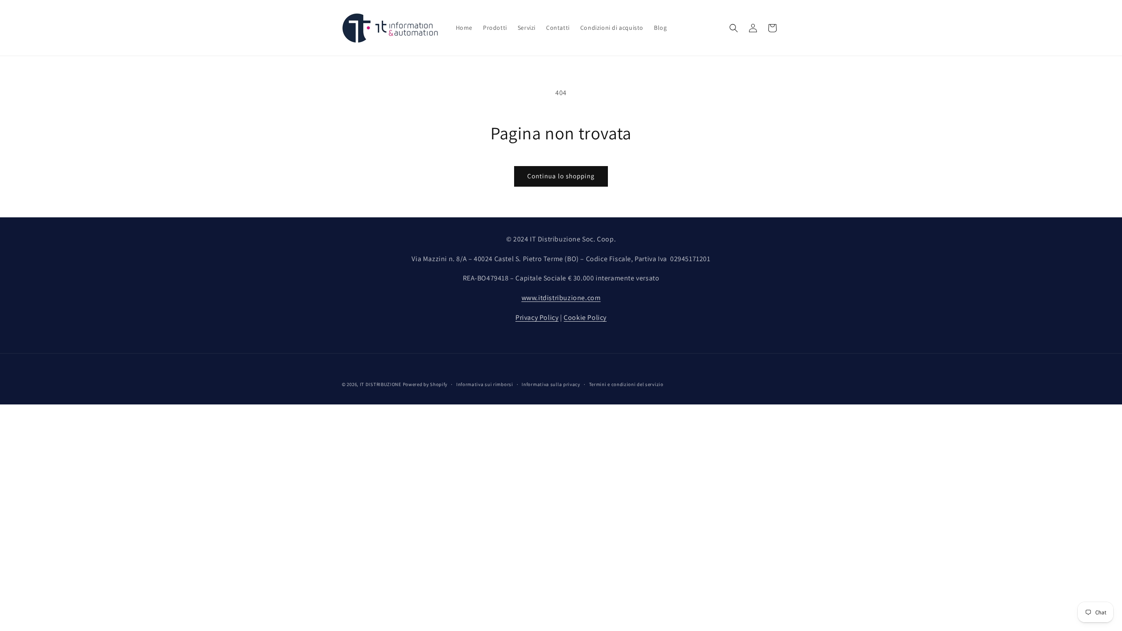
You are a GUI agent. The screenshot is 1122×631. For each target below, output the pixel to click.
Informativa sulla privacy (551, 384)
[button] (733, 28)
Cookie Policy (585, 317)
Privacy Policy (536, 317)
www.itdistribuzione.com (561, 297)
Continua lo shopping (561, 176)
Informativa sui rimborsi (484, 384)
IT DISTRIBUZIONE (380, 384)
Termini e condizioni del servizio (626, 384)
